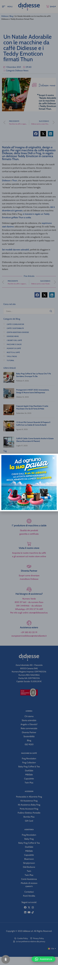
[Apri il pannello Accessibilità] (5, 959)
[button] (43, 959)
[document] (29, 482)
